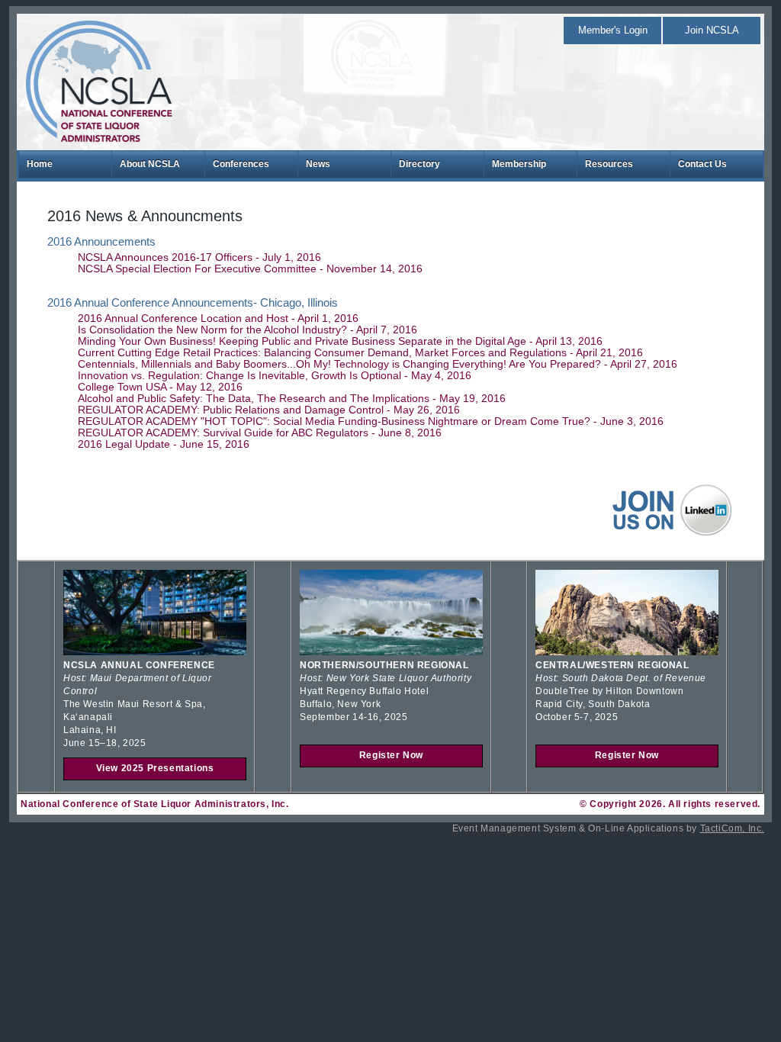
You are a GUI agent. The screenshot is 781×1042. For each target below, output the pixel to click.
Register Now (391, 755)
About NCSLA (150, 164)
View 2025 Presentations (155, 768)
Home (40, 164)
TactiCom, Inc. (732, 828)
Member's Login (613, 30)
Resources (609, 164)
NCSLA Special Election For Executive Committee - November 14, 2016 (250, 269)
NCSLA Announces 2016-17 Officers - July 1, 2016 (199, 257)
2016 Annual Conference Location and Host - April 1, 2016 (218, 318)
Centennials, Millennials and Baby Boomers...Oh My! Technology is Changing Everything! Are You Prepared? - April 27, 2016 (377, 364)
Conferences (241, 164)
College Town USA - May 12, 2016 (160, 387)
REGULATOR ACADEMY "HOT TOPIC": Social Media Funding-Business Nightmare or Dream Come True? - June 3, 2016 (371, 421)
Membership (519, 164)
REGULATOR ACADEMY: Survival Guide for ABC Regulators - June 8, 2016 (260, 433)
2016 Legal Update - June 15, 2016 (163, 444)
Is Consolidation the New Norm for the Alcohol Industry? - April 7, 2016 (247, 330)
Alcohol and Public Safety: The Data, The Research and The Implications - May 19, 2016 (292, 398)
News (318, 164)
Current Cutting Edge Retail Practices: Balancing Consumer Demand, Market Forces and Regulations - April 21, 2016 (360, 353)
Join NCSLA (712, 30)
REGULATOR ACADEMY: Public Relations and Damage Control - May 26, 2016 (269, 410)
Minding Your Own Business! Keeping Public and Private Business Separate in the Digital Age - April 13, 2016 (340, 341)
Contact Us (702, 164)
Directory (419, 164)
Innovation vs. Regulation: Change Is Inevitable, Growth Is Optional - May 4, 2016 (274, 375)
